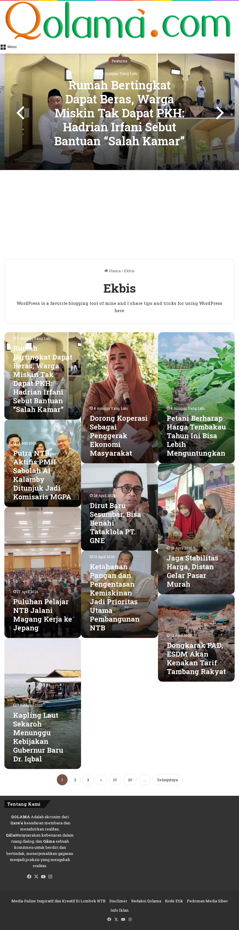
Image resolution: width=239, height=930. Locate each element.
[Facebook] (29, 876)
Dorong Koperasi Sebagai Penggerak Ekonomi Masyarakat (119, 435)
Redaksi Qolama (146, 901)
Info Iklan (119, 910)
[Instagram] (50, 876)
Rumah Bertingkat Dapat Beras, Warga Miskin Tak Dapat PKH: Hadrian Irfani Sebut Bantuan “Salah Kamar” (119, 112)
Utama (114, 270)
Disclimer (118, 901)
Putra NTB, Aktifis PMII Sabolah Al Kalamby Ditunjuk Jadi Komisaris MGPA (42, 474)
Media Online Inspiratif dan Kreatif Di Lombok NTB (58, 901)
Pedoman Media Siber (207, 901)
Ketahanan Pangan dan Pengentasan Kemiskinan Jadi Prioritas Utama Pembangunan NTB (115, 597)
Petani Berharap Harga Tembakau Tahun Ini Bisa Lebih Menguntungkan (196, 435)
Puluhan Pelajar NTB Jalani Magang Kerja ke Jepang (42, 614)
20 (130, 779)
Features (119, 60)
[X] (36, 876)
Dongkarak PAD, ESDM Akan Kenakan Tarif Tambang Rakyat (196, 658)
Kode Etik (174, 901)
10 (115, 779)
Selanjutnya (167, 779)
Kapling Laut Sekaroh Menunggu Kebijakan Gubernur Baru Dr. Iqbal (38, 736)
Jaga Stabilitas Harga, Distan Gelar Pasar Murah (192, 571)
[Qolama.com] (119, 20)
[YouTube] (43, 876)
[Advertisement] (119, 215)
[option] (119, 112)
